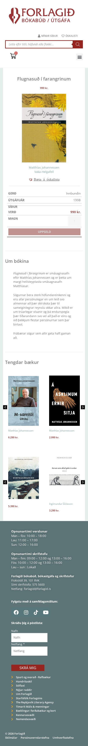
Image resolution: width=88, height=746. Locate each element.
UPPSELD (44, 232)
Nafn (14, 631)
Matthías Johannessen (44, 167)
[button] (79, 57)
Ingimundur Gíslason (61, 504)
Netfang (18, 644)
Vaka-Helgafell (44, 172)
